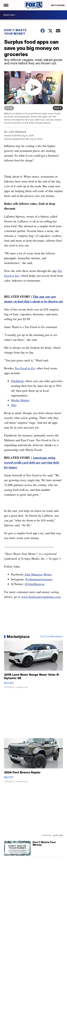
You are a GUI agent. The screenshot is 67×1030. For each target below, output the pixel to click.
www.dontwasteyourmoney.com (41, 597)
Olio (13, 405)
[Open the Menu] (6, 5)
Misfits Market (20, 400)
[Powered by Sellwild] (58, 835)
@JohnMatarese (35, 584)
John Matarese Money (38, 574)
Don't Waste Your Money (15, 31)
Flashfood (17, 381)
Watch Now (57, 5)
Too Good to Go (25, 368)
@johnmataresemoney (39, 579)
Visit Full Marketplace (51, 636)
